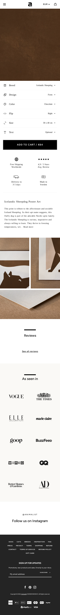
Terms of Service (27, 549)
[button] (30, 85)
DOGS (11, 542)
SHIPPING (39, 545)
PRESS (10, 545)
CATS (19, 542)
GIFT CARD (30, 553)
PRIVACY (19, 545)
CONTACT (12, 549)
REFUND (49, 545)
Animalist (24, 594)
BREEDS (27, 542)
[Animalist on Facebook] (25, 587)
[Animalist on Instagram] (34, 587)
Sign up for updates (30, 563)
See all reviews (30, 351)
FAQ (49, 542)
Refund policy (45, 549)
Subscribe (44, 572)
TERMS (29, 545)
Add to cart (30, 144)
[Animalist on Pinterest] (30, 587)
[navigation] (4, 4)
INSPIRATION (39, 542)
